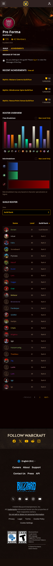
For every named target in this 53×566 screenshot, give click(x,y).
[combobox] (26, 212)
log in (35, 60)
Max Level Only (44, 118)
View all (31, 70)
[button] (26, 212)
